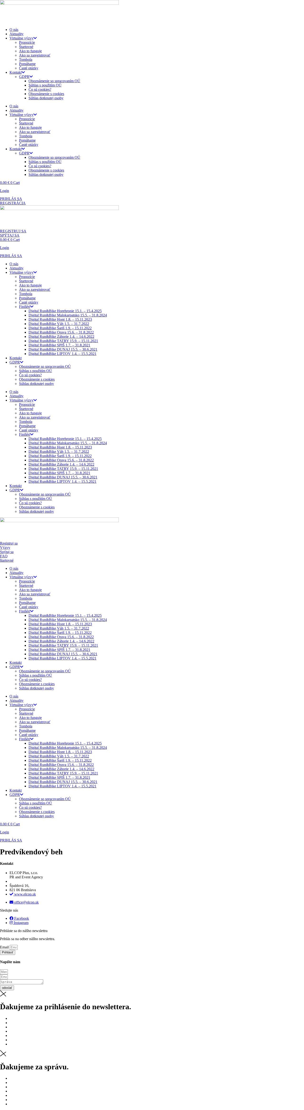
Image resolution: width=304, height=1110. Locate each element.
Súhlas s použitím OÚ (45, 85)
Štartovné (26, 47)
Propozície (27, 42)
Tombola (25, 59)
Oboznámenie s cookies (46, 94)
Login (4, 191)
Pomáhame (27, 64)
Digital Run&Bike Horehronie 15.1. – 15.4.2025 (65, 311)
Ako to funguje (30, 51)
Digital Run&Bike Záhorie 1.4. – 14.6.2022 (61, 337)
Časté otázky (28, 68)
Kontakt (16, 72)
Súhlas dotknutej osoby (45, 98)
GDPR (24, 77)
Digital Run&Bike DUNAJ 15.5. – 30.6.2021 (62, 349)
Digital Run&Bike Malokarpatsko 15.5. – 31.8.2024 (67, 315)
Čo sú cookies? (39, 89)
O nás (14, 30)
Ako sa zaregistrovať (34, 55)
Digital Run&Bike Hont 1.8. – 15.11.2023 (60, 319)
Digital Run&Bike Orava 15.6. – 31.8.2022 (61, 332)
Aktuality (17, 34)
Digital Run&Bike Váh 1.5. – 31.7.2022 (58, 324)
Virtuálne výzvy (21, 38)
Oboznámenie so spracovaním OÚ (54, 81)
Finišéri (24, 307)
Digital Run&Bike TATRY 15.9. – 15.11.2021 (63, 341)
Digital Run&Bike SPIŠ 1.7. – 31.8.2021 (59, 345)
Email (5, 947)
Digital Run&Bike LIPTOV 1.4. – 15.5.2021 (62, 354)
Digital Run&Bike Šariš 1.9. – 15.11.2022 (60, 328)
